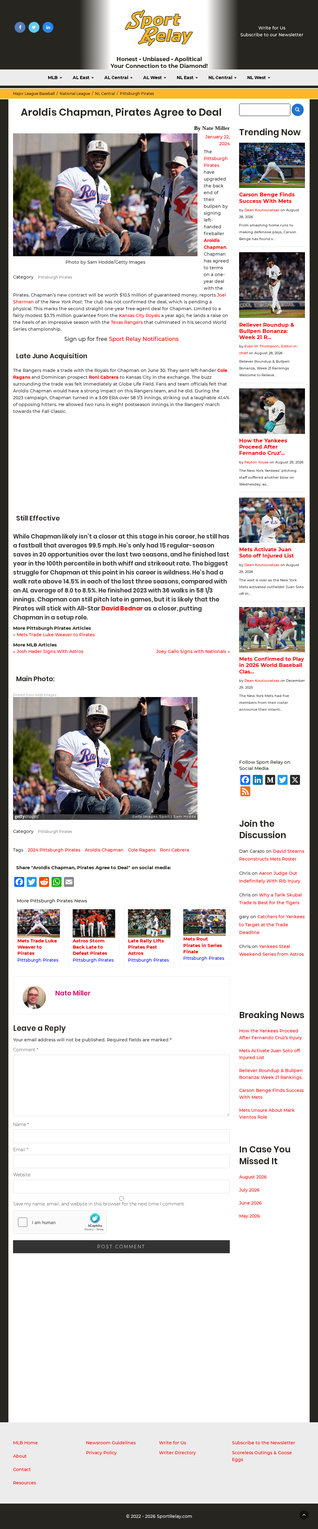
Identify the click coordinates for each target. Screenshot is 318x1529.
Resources (24, 1483)
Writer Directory (177, 1452)
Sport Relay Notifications (144, 339)
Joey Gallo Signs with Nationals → (193, 651)
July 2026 (249, 1190)
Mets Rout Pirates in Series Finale (147, 945)
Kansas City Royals (139, 315)
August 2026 (253, 1177)
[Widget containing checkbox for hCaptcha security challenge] (60, 1222)
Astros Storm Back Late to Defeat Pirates (34, 947)
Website (21, 1175)
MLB (53, 77)
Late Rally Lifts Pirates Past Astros (91, 947)
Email (20, 1149)
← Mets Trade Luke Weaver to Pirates (54, 634)
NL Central (221, 77)
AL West (153, 77)
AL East (82, 77)
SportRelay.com (174, 1516)
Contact (22, 1469)
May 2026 (249, 1216)
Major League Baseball (34, 93)
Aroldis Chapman (104, 850)
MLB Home (25, 1443)
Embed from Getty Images (35, 695)
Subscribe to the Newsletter (263, 1443)
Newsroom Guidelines (111, 1443)
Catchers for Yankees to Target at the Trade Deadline (272, 924)
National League (75, 93)
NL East (186, 77)
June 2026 (250, 1203)
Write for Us (271, 28)
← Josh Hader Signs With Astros (48, 651)
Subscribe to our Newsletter (271, 35)
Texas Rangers (127, 322)
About (20, 1456)
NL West (257, 77)
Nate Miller (216, 128)
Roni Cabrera (104, 377)
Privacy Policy (101, 1452)
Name (21, 1124)
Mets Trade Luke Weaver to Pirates (203, 947)
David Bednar (122, 608)
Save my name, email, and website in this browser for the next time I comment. (99, 1204)
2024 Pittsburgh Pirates (54, 850)
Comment (25, 1050)
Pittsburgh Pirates (137, 93)
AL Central (116, 77)
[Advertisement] (121, 461)
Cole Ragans (142, 850)
